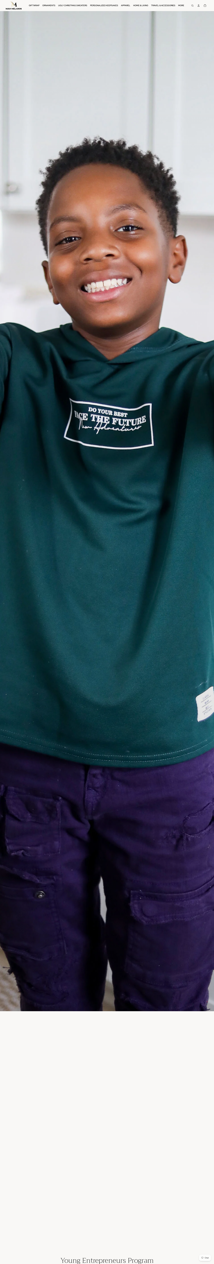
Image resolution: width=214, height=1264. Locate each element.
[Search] (192, 5)
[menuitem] (181, 6)
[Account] (198, 5)
